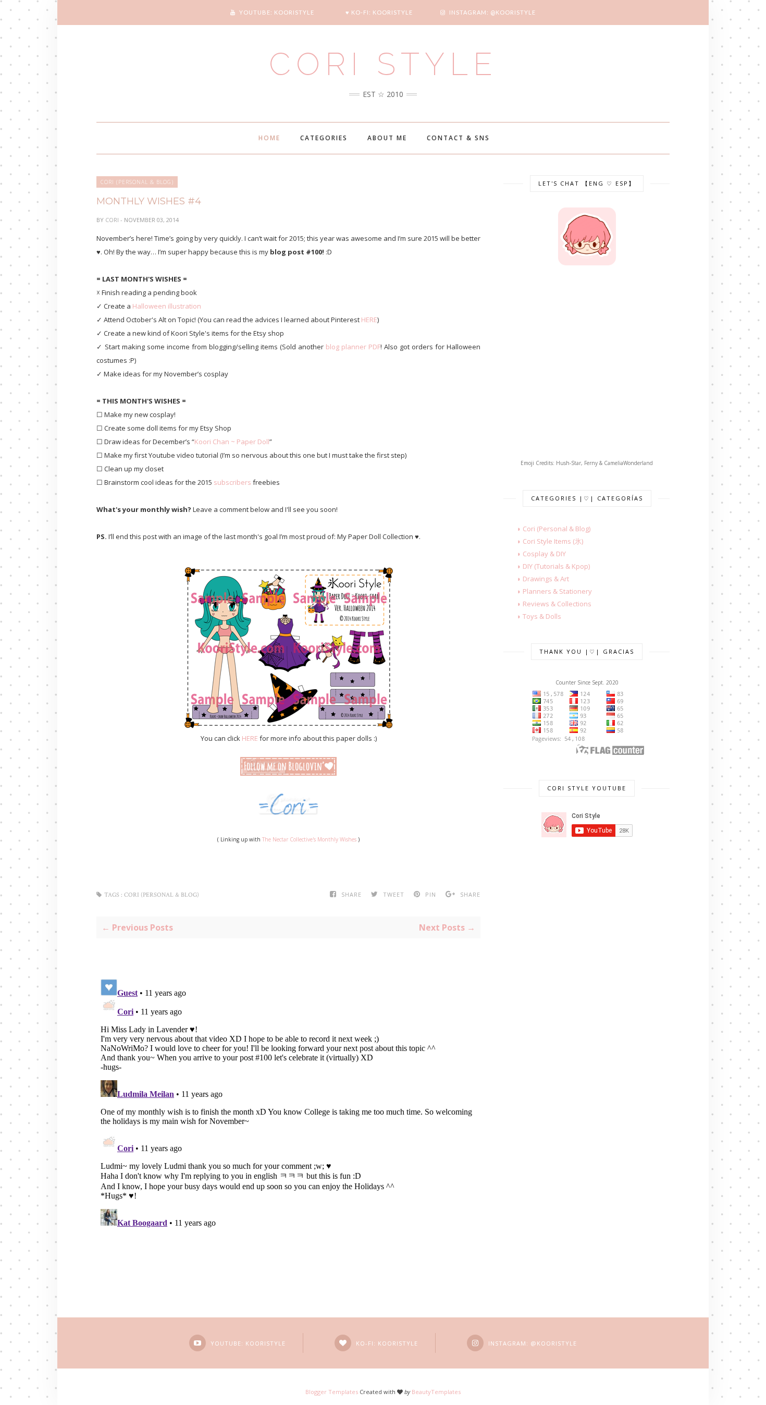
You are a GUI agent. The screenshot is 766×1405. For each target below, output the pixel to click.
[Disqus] (288, 1105)
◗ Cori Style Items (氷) (543, 541)
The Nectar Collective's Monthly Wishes (309, 839)
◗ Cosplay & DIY (534, 553)
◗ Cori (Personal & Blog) (546, 528)
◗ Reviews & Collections (547, 603)
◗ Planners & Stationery (547, 591)
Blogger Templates (331, 1392)
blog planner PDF (353, 346)
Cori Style (383, 64)
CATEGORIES (324, 137)
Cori (112, 220)
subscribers (232, 482)
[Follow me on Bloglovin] (288, 773)
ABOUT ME (387, 137)
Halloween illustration (166, 306)
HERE (369, 319)
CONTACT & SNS (458, 137)
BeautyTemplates (436, 1392)
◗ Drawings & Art (536, 578)
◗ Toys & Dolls (532, 616)
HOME (269, 137)
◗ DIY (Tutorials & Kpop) (546, 566)
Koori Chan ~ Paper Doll (231, 441)
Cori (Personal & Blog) (137, 182)
